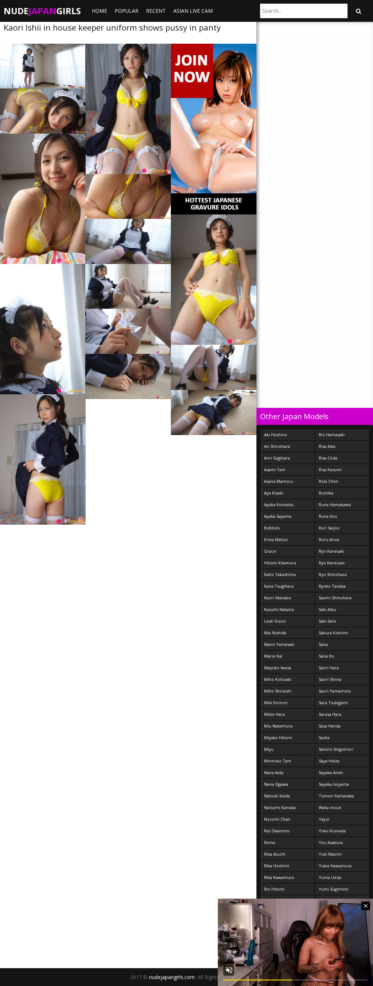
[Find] (358, 11)
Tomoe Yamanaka (336, 795)
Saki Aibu (327, 609)
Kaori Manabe (277, 597)
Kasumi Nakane (279, 609)
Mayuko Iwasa (277, 667)
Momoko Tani (277, 761)
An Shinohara (277, 446)
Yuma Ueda (330, 877)
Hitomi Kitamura (280, 562)
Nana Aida (273, 772)
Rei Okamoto (277, 830)
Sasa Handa (330, 726)
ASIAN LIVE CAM (193, 10)
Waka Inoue (330, 807)
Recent (156, 10)
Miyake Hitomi (278, 737)
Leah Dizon (275, 621)
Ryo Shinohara (333, 574)
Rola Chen (328, 481)
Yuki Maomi (330, 854)
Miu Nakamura (278, 726)
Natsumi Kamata (280, 807)
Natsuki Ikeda (277, 795)
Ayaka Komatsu (279, 504)
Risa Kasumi (330, 469)
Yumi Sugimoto (334, 889)
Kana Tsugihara (279, 586)
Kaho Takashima (280, 574)
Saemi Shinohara (335, 597)
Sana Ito (326, 656)
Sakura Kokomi (333, 632)
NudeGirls (42, 11)
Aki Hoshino (275, 434)
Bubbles (272, 528)
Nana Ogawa (276, 784)
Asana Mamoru (278, 481)
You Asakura (331, 842)
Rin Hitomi (274, 889)
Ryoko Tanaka (332, 586)
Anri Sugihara (277, 458)
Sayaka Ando (331, 772)
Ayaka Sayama (277, 516)
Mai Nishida (275, 632)
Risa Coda (328, 458)
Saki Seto (327, 621)
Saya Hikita (329, 761)
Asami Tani (274, 469)
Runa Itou (328, 516)
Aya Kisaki (273, 493)
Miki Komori (276, 702)
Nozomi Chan (277, 819)
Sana (323, 644)
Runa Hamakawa (335, 504)
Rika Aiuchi (274, 854)
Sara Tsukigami (333, 702)
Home (99, 10)
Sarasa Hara (330, 714)
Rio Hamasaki (332, 434)
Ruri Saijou (329, 528)
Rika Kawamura (279, 877)
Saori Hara (329, 667)
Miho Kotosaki (277, 679)
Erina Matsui (276, 539)
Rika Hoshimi (276, 865)
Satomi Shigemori (336, 749)
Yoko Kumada (332, 830)
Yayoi (324, 819)
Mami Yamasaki (279, 644)
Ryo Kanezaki (332, 562)
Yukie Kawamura (335, 865)
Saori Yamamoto (335, 691)
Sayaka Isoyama (334, 784)
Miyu (269, 749)
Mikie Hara (274, 714)
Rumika (326, 493)
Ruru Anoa (329, 539)
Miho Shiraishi (277, 691)
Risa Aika (327, 446)
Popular (126, 10)
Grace (270, 551)
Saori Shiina (330, 679)
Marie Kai (273, 656)
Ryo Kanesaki (331, 551)
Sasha (324, 737)
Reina (269, 842)
